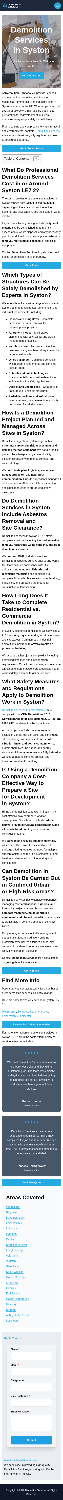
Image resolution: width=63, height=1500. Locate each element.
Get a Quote (29, 75)
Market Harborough (17, 1298)
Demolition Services (48, 131)
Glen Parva (12, 1266)
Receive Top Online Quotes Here (31, 1024)
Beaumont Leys (39, 1011)
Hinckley (11, 1304)
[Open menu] (57, 5)
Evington (11, 1233)
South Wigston (15, 1271)
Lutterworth (12, 1320)
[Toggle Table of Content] (34, 159)
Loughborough (15, 1250)
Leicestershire (10, 1016)
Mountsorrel (9, 1011)
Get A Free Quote (31, 1182)
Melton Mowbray (16, 1277)
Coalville (11, 1288)
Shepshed (12, 1282)
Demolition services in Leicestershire (24, 710)
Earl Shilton (13, 1293)
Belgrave (22, 1011)
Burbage (11, 1309)
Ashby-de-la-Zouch (17, 1315)
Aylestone (12, 1255)
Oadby (10, 1239)
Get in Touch (31, 970)
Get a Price (31, 265)
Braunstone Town (16, 1244)
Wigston (11, 1261)
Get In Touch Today (31, 148)
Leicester (25, 1016)
